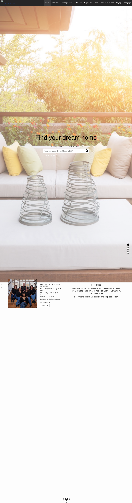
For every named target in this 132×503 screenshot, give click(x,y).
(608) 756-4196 (49, 293)
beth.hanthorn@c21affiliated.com (50, 299)
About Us (78, 3)
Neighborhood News (91, 3)
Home (47, 3)
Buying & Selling (67, 3)
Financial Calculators (107, 3)
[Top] (128, 244)
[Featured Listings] (128, 248)
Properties (56, 4)
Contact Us (45, 305)
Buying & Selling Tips (123, 3)
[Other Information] (128, 252)
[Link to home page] (9, 3)
